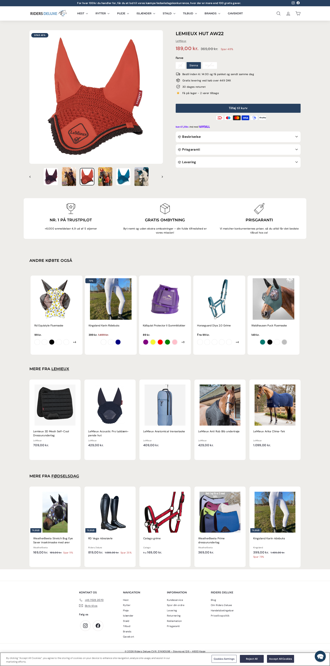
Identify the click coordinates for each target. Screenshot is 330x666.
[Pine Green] (262, 342)
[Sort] (270, 342)
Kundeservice (175, 600)
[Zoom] (96, 97)
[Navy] (118, 342)
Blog (213, 600)
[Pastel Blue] (277, 342)
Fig (180, 65)
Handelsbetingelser (222, 610)
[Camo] (66, 342)
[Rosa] (174, 342)
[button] (320, 656)
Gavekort (235, 13)
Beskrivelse (191, 137)
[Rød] (160, 342)
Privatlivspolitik (220, 615)
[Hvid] (103, 342)
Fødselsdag (65, 476)
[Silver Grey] (284, 342)
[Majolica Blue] (207, 342)
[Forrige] (31, 177)
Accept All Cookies (280, 658)
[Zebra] (51, 342)
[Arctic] (214, 342)
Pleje (121, 13)
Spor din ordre (175, 605)
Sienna (193, 65)
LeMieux (181, 40)
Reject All (251, 658)
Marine (209, 65)
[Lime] (167, 342)
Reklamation (174, 621)
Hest (81, 13)
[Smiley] (37, 342)
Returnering (174, 615)
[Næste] (160, 177)
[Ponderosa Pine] (229, 342)
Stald (167, 13)
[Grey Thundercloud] (110, 342)
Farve (180, 58)
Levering (188, 162)
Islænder (144, 13)
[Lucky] (59, 342)
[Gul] (153, 342)
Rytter (101, 13)
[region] (165, 659)
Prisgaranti (190, 149)
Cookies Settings (224, 658)
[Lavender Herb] (221, 342)
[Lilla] (145, 342)
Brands (211, 13)
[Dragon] (44, 342)
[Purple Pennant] (200, 342)
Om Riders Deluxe (221, 605)
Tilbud (188, 13)
